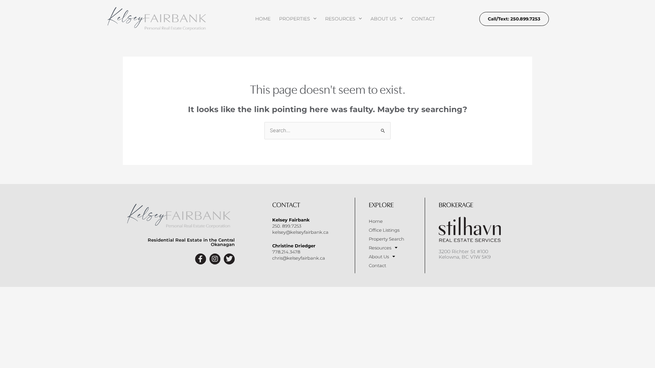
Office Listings (384, 230)
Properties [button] (294, 19)
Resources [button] (340, 19)
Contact (423, 19)
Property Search (386, 239)
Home (263, 19)
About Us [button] (383, 19)
